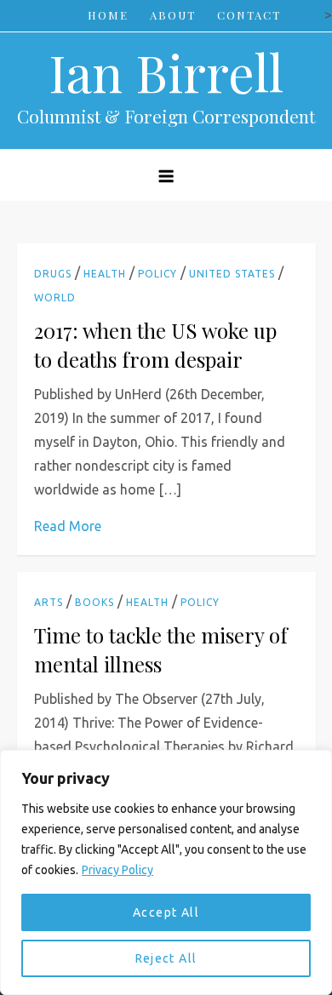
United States (232, 273)
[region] (166, 872)
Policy (157, 273)
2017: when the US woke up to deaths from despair (155, 345)
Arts (48, 602)
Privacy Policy (117, 870)
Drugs (53, 273)
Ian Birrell (166, 71)
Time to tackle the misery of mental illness (161, 649)
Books (94, 602)
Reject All (166, 958)
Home (108, 15)
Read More (67, 526)
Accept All (166, 912)
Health (104, 273)
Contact (249, 15)
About (173, 15)
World (55, 297)
